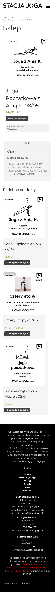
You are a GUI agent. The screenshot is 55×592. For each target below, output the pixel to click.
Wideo (22, 17)
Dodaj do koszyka (17, 118)
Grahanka (24, 583)
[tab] (27, 143)
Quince (10, 583)
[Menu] (48, 6)
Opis (27, 143)
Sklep (14, 17)
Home (5, 17)
